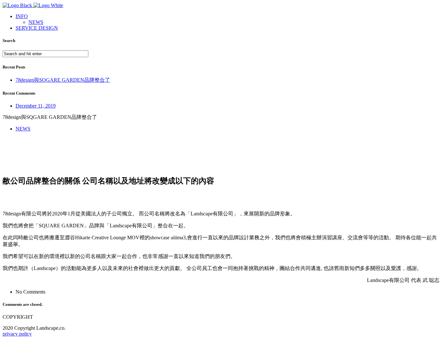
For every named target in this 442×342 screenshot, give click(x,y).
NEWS (35, 22)
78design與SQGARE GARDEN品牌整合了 (63, 80)
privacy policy (17, 334)
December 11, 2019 (36, 106)
